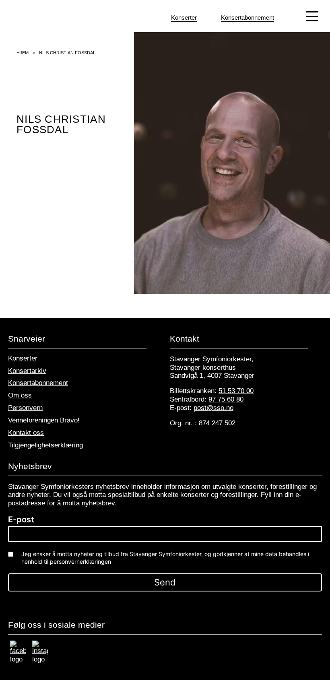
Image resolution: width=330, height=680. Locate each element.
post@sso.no (213, 408)
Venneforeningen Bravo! (44, 420)
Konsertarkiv (27, 371)
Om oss (20, 395)
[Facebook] (18, 659)
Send (165, 582)
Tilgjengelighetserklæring (45, 445)
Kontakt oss (26, 433)
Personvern (25, 408)
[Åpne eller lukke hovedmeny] (312, 16)
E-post (21, 519)
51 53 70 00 (236, 391)
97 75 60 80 (225, 399)
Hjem (22, 52)
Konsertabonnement (38, 383)
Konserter (22, 358)
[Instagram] (40, 659)
